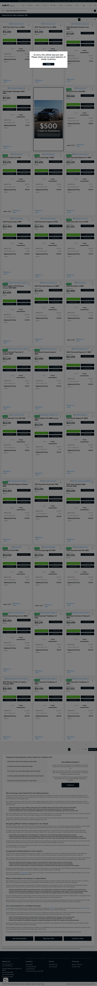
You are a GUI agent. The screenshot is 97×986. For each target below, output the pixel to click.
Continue (48, 64)
